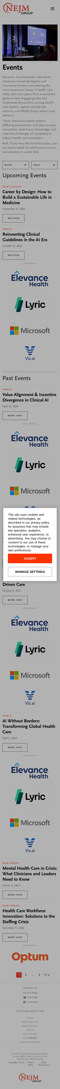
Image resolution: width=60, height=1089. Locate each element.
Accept (30, 558)
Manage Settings (30, 571)
